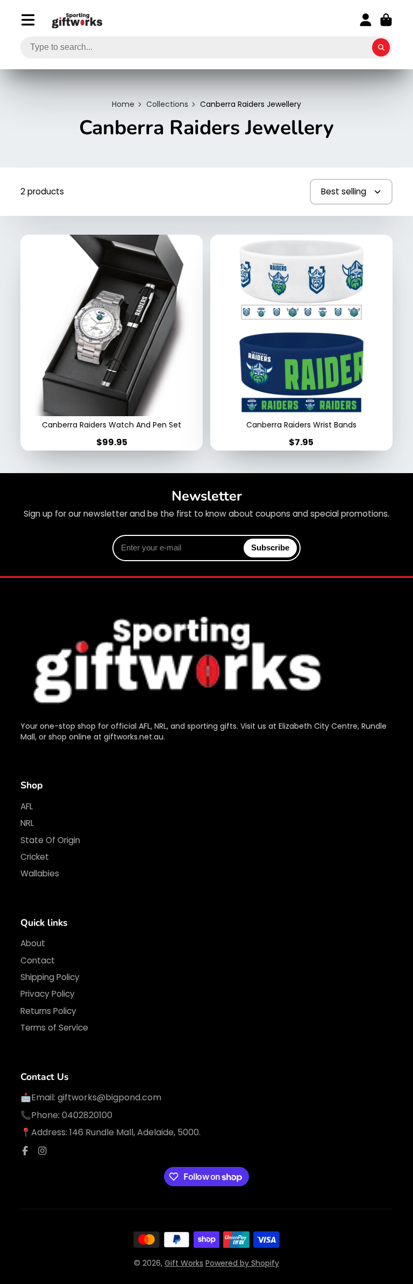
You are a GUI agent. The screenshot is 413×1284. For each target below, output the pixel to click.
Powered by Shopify (242, 1263)
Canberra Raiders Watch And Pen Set (111, 343)
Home (123, 104)
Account (365, 19)
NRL (27, 823)
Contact (37, 960)
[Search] (381, 48)
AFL (26, 806)
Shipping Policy (50, 977)
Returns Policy (48, 1011)
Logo (77, 20)
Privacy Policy (47, 993)
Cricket (34, 856)
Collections (167, 104)
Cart (386, 19)
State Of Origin (50, 840)
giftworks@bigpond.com (109, 1097)
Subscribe (270, 547)
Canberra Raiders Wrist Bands (301, 343)
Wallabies (39, 873)
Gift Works (184, 1263)
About (32, 943)
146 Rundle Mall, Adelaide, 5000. (135, 1132)
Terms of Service (54, 1027)
